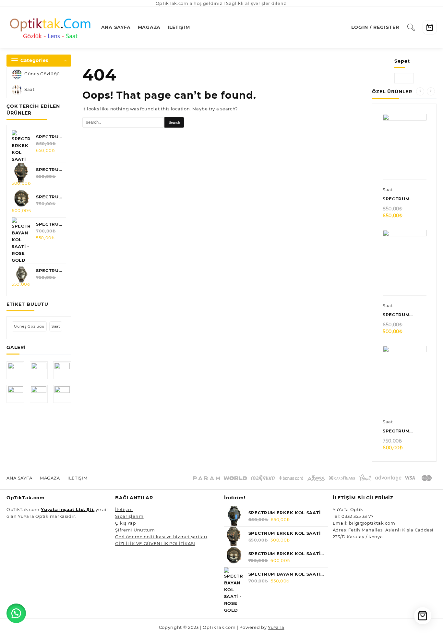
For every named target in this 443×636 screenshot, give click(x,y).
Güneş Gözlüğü (42, 73)
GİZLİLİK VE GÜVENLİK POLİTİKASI (155, 543)
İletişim (124, 509)
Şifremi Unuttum (135, 529)
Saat (29, 89)
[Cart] (430, 27)
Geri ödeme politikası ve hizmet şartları (161, 536)
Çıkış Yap (125, 523)
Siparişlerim (129, 516)
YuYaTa (276, 627)
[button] (16, 613)
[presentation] (420, 91)
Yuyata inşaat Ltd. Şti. (67, 509)
